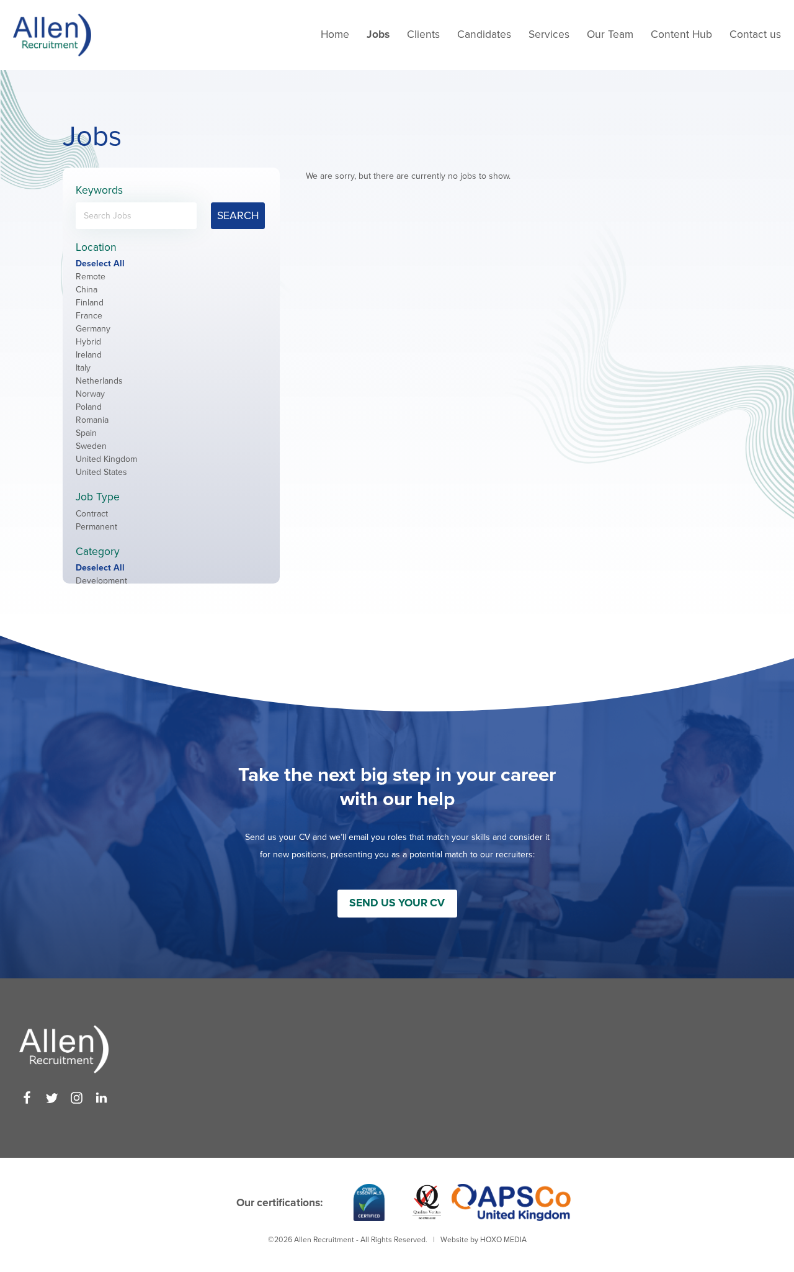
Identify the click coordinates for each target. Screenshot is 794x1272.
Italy (83, 368)
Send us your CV (397, 902)
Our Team (610, 34)
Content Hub (681, 34)
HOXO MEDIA (503, 1239)
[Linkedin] (101, 1098)
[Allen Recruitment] (52, 35)
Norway (90, 394)
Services (549, 34)
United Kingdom (106, 459)
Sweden (91, 446)
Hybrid (88, 341)
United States (101, 472)
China (86, 289)
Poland (89, 407)
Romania (92, 420)
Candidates (484, 34)
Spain (86, 433)
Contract (92, 513)
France (89, 315)
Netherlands (99, 381)
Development (101, 580)
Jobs (378, 34)
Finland (90, 302)
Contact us (755, 34)
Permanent (96, 526)
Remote (90, 276)
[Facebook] (27, 1098)
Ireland (89, 355)
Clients (423, 34)
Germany (93, 328)
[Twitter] (52, 1098)
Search (238, 215)
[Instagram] (76, 1098)
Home (335, 34)
